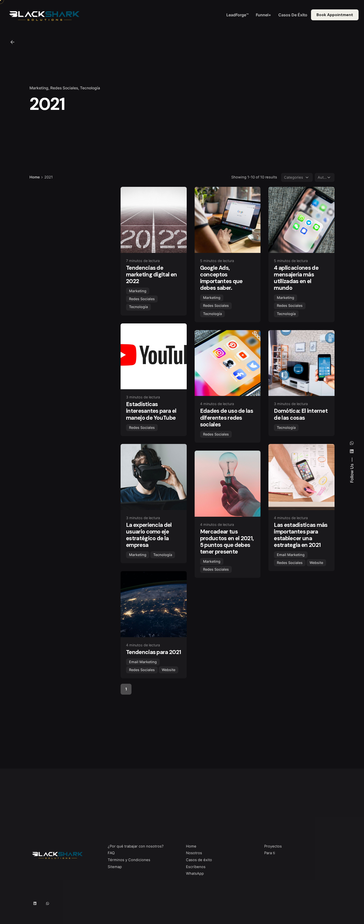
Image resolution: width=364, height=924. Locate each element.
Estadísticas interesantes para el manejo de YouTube (151, 411)
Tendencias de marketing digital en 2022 (151, 274)
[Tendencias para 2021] (154, 604)
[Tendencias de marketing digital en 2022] (154, 220)
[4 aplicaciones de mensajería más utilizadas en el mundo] (301, 220)
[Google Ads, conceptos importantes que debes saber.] (228, 220)
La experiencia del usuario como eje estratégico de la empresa (149, 535)
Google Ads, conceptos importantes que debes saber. (221, 278)
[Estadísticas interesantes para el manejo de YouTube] (154, 356)
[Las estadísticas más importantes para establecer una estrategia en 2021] (301, 477)
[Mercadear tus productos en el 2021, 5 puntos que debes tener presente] (228, 484)
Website (316, 562)
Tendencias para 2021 (153, 652)
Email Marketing (291, 555)
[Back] (12, 42)
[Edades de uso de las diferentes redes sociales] (228, 363)
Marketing (38, 88)
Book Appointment (334, 14)
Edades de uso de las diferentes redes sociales (226, 417)
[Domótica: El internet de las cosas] (301, 363)
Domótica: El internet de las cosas (301, 414)
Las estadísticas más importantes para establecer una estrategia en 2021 (300, 535)
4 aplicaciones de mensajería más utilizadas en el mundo (296, 278)
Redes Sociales (64, 88)
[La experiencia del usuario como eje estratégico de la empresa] (154, 477)
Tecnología (90, 88)
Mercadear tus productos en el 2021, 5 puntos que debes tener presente (227, 541)
